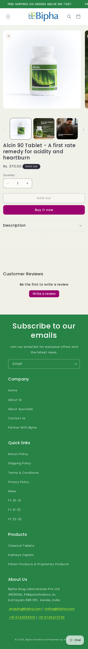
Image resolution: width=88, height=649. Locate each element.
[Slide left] (4, 129)
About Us (15, 400)
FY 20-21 (14, 500)
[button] (8, 16)
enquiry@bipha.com (25, 608)
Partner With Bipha (22, 427)
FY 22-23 (14, 519)
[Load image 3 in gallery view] (67, 128)
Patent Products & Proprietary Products (38, 564)
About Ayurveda (20, 409)
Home (12, 390)
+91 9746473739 (51, 617)
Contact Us (17, 418)
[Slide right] (83, 129)
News (12, 491)
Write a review (44, 293)
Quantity (9, 175)
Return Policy (18, 454)
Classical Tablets (21, 546)
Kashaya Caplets (21, 555)
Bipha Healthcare (37, 639)
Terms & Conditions (23, 473)
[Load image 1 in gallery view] (20, 128)
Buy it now (44, 210)
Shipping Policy (19, 463)
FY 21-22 (14, 510)
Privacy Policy (18, 482)
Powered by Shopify (61, 639)
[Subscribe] (75, 364)
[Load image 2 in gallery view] (44, 128)
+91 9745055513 (21, 617)
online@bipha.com (60, 608)
